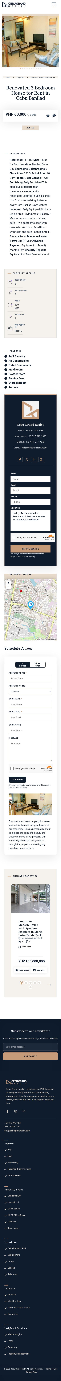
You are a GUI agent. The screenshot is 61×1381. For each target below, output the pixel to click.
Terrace (13, 387)
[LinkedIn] (24, 1111)
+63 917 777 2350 (37, 436)
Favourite (24, 970)
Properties (20, 77)
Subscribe (30, 1056)
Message (15, 508)
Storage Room (18, 382)
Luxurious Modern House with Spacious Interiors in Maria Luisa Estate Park (30, 928)
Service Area (16, 378)
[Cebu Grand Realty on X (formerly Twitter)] (27, 459)
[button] (54, 4)
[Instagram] (15, 1111)
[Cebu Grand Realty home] (16, 1082)
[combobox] (30, 691)
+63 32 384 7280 (35, 430)
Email (14, 485)
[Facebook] (7, 1111)
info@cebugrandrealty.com (34, 448)
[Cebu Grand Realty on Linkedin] (34, 459)
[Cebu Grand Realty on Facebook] (20, 459)
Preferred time (17, 686)
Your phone (15, 725)
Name (13, 474)
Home (8, 77)
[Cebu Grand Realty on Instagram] (41, 459)
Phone (14, 497)
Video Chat (38, 664)
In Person (22, 664)
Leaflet (38, 639)
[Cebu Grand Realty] (13, 4)
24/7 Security (17, 356)
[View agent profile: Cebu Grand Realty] (30, 410)
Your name (15, 699)
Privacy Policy (29, 556)
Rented (30, 128)
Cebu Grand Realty (30, 424)
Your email (15, 712)
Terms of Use (51, 1369)
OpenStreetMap (46, 639)
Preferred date (18, 673)
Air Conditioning (19, 360)
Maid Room (16, 369)
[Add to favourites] (48, 116)
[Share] (54, 115)
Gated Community (20, 365)
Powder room (17, 373)
